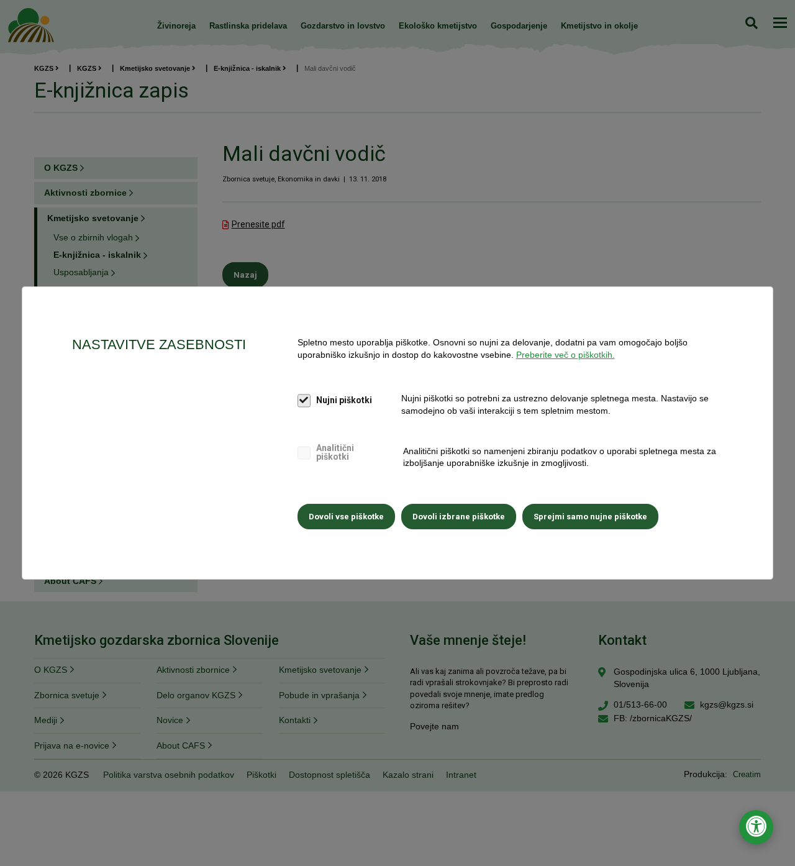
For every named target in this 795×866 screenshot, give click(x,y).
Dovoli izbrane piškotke (458, 516)
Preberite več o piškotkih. (565, 355)
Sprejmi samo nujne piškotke (590, 516)
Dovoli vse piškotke (346, 516)
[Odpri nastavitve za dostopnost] (756, 827)
